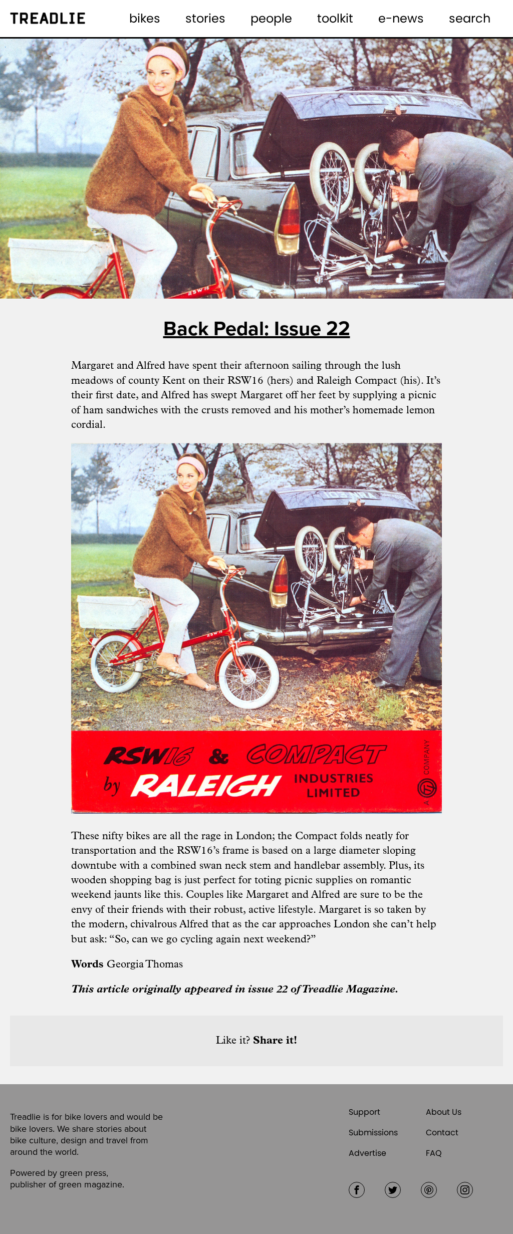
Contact (442, 1132)
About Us (443, 1112)
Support (364, 1112)
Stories (205, 18)
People (271, 18)
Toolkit (335, 18)
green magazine (90, 1184)
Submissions (373, 1132)
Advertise (367, 1153)
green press (83, 1172)
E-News (401, 18)
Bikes (144, 18)
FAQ (434, 1153)
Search (469, 18)
